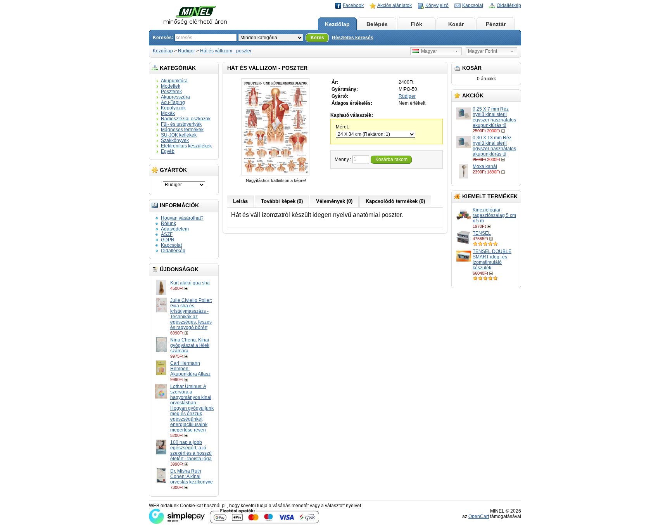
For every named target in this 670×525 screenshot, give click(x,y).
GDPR (167, 240)
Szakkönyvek (175, 140)
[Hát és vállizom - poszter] (275, 175)
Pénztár (496, 24)
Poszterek (171, 91)
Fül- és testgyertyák (181, 124)
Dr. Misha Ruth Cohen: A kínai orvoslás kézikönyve (191, 476)
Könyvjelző (437, 5)
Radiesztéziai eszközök (186, 118)
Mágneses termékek (182, 129)
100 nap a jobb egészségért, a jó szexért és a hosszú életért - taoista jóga (191, 450)
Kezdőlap (337, 24)
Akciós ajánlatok (394, 5)
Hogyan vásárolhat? (182, 218)
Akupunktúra (174, 80)
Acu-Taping (173, 102)
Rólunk (168, 223)
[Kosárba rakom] (187, 288)
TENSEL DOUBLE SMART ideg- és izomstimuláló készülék (492, 259)
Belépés (377, 24)
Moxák (168, 113)
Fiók (416, 24)
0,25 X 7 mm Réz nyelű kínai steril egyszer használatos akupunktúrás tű (494, 117)
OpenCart (478, 516)
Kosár (456, 24)
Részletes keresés (352, 37)
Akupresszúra (175, 97)
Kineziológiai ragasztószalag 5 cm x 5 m (494, 215)
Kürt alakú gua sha (190, 283)
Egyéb (167, 151)
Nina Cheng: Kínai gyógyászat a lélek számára (189, 345)
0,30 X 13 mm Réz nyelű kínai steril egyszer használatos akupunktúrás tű (494, 146)
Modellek (170, 86)
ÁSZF (167, 234)
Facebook (353, 5)
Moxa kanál (485, 166)
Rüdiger (186, 51)
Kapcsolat (472, 5)
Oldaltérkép (509, 5)
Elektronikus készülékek (186, 146)
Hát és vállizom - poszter (226, 51)
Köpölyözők (173, 108)
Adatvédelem (175, 229)
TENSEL (482, 233)
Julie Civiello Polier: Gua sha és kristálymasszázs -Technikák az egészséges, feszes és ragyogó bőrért (191, 314)
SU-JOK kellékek (179, 135)
